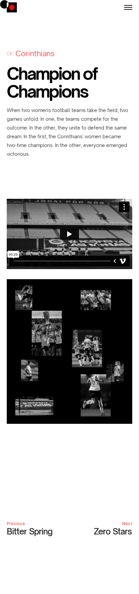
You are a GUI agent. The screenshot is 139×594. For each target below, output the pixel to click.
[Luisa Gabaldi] (12, 7)
